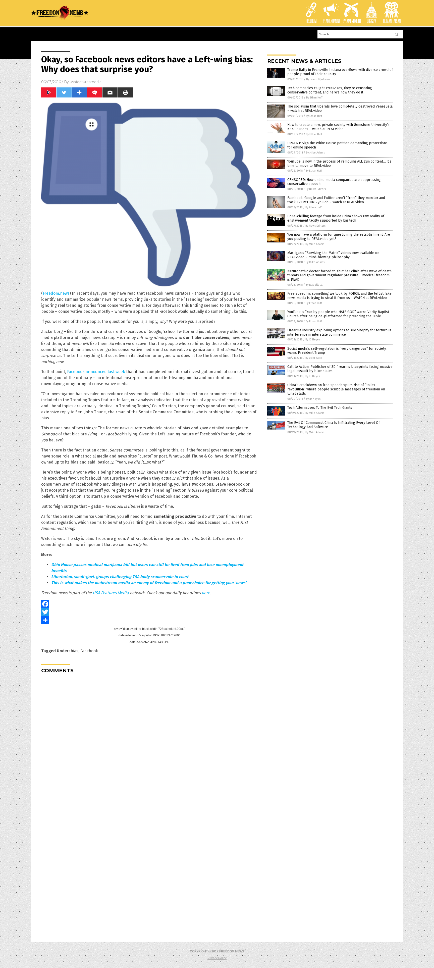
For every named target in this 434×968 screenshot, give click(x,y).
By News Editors (316, 189)
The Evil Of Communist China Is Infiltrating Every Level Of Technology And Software (333, 425)
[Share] (149, 620)
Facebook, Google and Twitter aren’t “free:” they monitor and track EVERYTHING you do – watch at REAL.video (336, 200)
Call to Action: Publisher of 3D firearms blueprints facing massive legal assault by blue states (340, 369)
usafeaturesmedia (85, 82)
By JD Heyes (312, 339)
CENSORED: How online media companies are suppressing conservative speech (334, 182)
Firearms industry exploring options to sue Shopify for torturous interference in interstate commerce (339, 332)
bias (74, 650)
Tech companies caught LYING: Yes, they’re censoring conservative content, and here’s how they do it (329, 90)
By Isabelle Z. (314, 284)
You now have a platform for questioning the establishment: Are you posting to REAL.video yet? (338, 236)
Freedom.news (56, 293)
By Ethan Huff (314, 97)
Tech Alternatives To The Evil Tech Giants (319, 407)
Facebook (89, 650)
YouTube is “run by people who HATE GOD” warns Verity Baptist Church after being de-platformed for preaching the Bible (338, 314)
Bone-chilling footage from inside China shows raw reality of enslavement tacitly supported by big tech (335, 218)
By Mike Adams (315, 152)
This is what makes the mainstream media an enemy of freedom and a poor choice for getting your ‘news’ (148, 582)
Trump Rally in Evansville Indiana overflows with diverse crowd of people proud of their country (340, 72)
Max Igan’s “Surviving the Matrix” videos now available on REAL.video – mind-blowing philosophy (333, 255)
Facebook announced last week (96, 371)
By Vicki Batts (313, 358)
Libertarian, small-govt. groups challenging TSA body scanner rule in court (119, 576)
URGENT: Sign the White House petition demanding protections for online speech (337, 145)
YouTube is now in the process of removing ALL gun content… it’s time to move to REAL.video (339, 163)
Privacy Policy (217, 958)
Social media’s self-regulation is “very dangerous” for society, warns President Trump (337, 350)
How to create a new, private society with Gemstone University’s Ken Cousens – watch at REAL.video (338, 127)
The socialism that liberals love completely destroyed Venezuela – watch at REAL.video (340, 108)
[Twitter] (149, 612)
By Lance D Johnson (318, 79)
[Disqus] (149, 740)
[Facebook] (149, 604)
